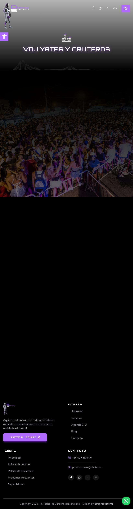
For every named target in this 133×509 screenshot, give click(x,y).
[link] (4, 36)
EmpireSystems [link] (104, 503)
